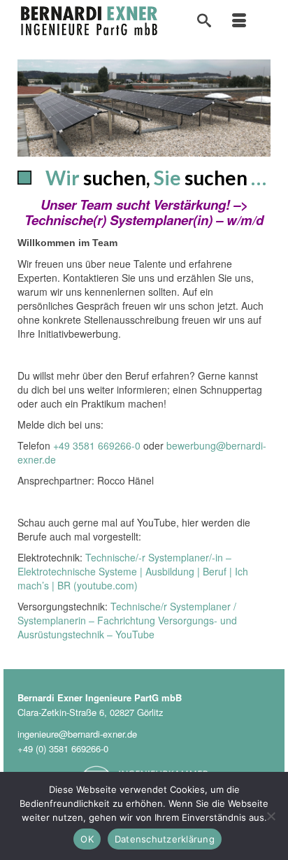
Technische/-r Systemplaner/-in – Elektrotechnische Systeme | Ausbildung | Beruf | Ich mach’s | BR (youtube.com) (132, 571)
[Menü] (239, 21)
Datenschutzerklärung (165, 839)
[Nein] (271, 816)
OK (87, 839)
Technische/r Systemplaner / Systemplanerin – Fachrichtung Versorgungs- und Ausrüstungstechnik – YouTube (127, 620)
